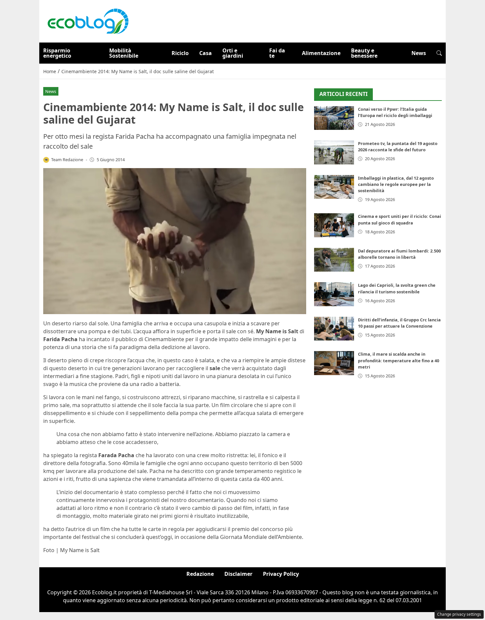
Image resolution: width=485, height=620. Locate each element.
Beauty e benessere (364, 53)
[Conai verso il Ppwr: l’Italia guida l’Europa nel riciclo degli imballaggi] (334, 118)
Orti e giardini (232, 53)
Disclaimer (238, 573)
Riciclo (180, 53)
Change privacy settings (459, 614)
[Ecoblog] (87, 20)
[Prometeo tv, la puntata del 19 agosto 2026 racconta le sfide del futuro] (334, 152)
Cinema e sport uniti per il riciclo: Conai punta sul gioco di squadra (399, 219)
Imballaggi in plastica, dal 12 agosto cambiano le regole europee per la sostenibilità (396, 184)
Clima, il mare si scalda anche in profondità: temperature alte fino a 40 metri (398, 360)
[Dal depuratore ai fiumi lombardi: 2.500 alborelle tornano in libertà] (334, 260)
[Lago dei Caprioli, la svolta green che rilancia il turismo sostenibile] (334, 294)
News (418, 53)
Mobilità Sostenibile (123, 53)
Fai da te (277, 53)
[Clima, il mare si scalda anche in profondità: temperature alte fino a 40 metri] (334, 363)
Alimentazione (321, 53)
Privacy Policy (281, 573)
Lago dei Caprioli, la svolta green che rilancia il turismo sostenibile (397, 288)
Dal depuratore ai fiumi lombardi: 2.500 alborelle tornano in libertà (399, 254)
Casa (205, 53)
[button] (439, 53)
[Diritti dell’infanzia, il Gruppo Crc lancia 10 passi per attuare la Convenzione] (334, 329)
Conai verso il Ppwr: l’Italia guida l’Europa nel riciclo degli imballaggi (395, 112)
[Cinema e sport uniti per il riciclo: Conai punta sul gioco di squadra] (334, 225)
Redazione (200, 573)
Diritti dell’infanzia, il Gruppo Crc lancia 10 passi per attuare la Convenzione (399, 323)
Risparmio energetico (57, 53)
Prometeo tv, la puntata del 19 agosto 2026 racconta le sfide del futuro (397, 146)
